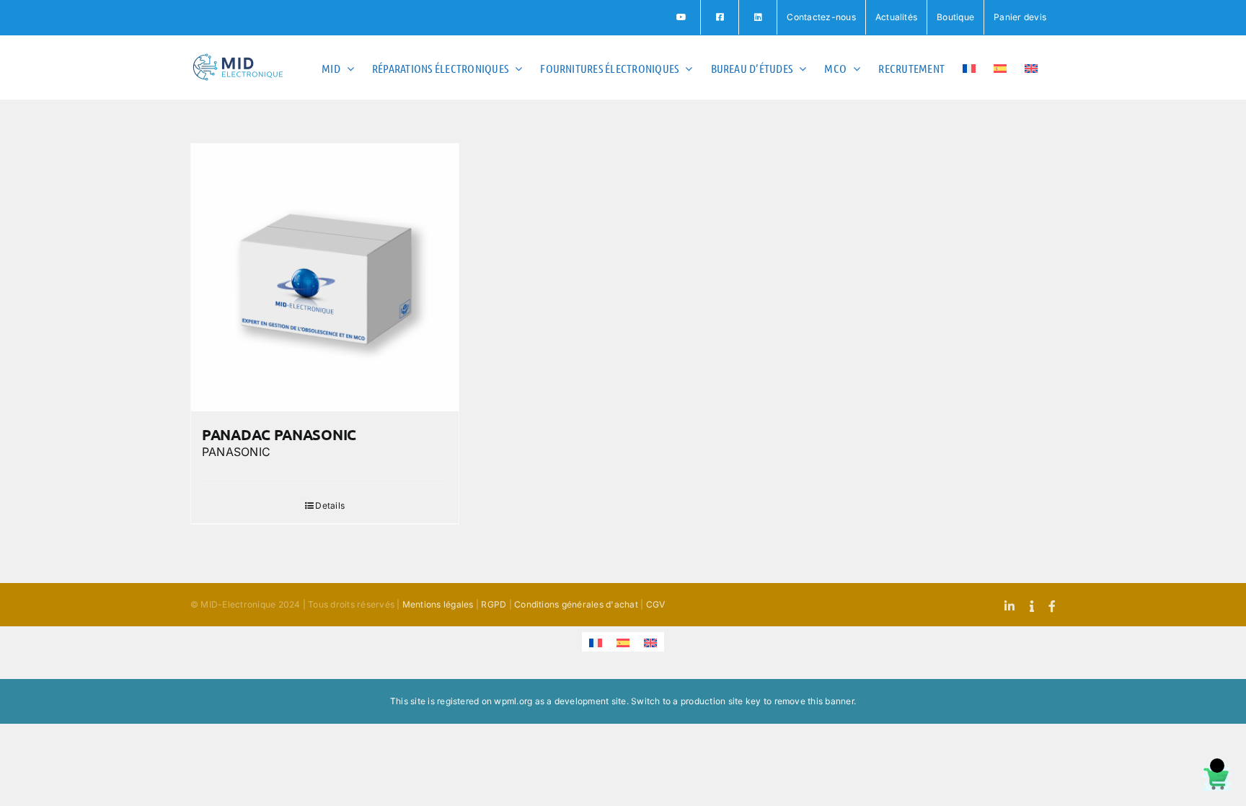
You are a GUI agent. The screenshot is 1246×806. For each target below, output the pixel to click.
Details (330, 505)
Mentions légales (438, 604)
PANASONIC (236, 451)
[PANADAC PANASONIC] (325, 277)
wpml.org (513, 701)
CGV (656, 604)
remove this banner (814, 701)
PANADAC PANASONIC (279, 434)
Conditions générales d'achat (576, 604)
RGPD (493, 604)
